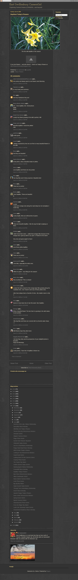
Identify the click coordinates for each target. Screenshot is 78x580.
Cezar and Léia (17, 123)
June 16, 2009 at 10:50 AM (20, 344)
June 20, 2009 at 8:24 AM (20, 353)
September (17, 415)
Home (31, 363)
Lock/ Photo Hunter (19, 481)
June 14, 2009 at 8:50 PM (20, 198)
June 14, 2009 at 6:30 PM (20, 147)
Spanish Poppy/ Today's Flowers (22, 493)
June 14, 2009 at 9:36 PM (20, 241)
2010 (13, 403)
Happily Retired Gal (19, 336)
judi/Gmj (15, 133)
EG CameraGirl (21, 533)
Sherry (15, 167)
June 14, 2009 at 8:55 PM (20, 210)
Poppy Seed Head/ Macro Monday (23, 448)
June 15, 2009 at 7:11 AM (20, 297)
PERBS (15, 231)
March (16, 517)
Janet (14, 244)
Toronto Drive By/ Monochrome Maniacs (24, 431)
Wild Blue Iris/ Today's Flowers (22, 429)
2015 (13, 391)
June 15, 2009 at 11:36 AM (20, 325)
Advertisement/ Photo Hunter (21, 502)
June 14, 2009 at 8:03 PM (20, 172)
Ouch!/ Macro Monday (20, 490)
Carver (15, 221)
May (15, 512)
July (15, 419)
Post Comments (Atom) (34, 367)
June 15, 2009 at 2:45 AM (20, 274)
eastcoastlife (17, 261)
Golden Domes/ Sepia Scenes (22, 464)
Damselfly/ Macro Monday (21, 426)
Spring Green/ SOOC (19, 498)
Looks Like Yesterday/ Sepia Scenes (23, 507)
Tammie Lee (16, 87)
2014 (13, 394)
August (16, 417)
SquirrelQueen (17, 159)
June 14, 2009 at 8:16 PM (20, 180)
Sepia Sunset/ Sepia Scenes (21, 486)
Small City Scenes (18, 115)
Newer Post (14, 363)
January (16, 522)
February (16, 520)
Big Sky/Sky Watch (19, 483)
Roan (14, 151)
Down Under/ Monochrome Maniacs (23, 495)
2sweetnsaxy (17, 318)
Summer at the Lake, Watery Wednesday (25, 424)
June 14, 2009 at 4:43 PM (20, 111)
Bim (14, 95)
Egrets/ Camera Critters (20, 500)
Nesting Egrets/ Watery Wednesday (23, 467)
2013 (13, 396)
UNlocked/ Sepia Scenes (20, 443)
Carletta (15, 202)
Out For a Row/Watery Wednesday (23, 445)
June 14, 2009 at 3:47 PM (20, 83)
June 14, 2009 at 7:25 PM (20, 155)
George (15, 309)
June (15, 422)
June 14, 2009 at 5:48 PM (20, 137)
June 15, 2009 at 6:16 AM (20, 282)
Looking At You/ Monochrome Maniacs (24, 452)
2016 (13, 389)
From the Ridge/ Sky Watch (21, 505)
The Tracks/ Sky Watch (20, 462)
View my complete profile (17, 541)
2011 (13, 401)
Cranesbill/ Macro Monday (21, 469)
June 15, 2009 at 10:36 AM (20, 315)
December (17, 407)
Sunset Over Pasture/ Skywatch (22, 440)
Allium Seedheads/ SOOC (21, 476)
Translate (60, 18)
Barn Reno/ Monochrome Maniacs (23, 474)
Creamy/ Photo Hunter (20, 459)
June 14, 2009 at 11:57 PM (20, 257)
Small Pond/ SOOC (19, 455)
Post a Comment (16, 356)
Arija (14, 300)
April (15, 515)
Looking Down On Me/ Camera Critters (24, 457)
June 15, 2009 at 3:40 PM (20, 333)
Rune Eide (16, 269)
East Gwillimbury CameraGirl (25, 4)
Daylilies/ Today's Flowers (20, 471)
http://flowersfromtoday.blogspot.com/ (20, 66)
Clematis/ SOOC (18, 433)
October (16, 412)
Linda (14, 348)
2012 (13, 398)
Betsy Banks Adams (19, 103)
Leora (15, 213)
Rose (14, 184)
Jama (14, 253)
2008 (13, 525)
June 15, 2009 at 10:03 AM (20, 305)
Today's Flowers (19, 71)
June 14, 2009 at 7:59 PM (20, 164)
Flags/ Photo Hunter (19, 438)
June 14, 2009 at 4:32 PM (20, 91)
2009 (13, 405)
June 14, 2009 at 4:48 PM (20, 119)
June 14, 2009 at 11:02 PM (20, 249)
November (17, 410)
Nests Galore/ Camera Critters (22, 479)
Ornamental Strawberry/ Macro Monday (24, 509)
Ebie (14, 175)
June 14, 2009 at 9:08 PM (20, 218)
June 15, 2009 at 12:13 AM (20, 265)
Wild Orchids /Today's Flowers (22, 450)
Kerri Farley (16, 285)
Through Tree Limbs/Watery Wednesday (24, 488)
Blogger (48, 571)
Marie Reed (16, 277)
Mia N (15, 328)
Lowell (15, 141)
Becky (15, 192)
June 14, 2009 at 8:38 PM (20, 188)
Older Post (48, 363)
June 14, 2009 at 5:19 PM (20, 129)
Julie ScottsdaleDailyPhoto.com (22, 79)
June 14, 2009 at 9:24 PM (20, 228)
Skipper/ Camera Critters (20, 436)
